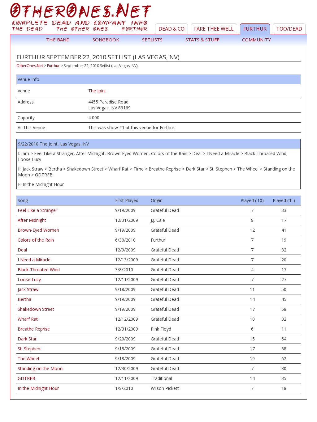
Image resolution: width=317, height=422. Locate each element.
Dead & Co (171, 28)
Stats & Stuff (202, 39)
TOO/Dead (289, 28)
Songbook (106, 39)
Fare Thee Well (214, 28)
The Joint (97, 91)
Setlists (152, 39)
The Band (58, 39)
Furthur (255, 28)
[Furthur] (81, 18)
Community (256, 39)
